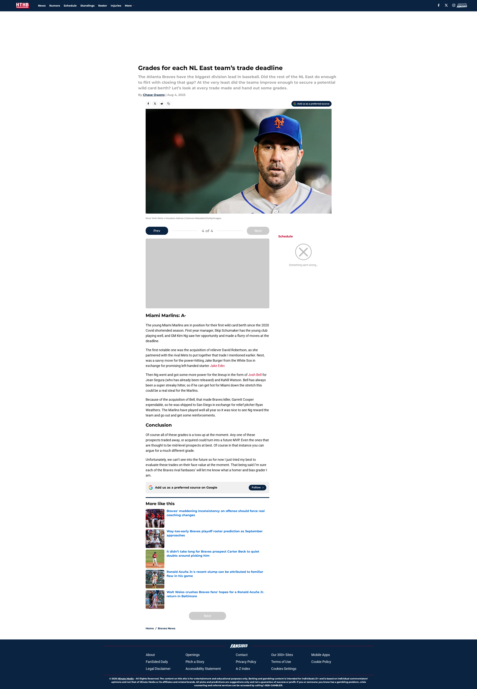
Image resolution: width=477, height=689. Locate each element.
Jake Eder (217, 366)
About (150, 655)
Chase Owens (154, 95)
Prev (157, 231)
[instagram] (453, 5)
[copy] (168, 103)
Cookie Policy (321, 662)
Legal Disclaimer (158, 669)
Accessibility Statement (203, 669)
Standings (87, 5)
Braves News (166, 628)
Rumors (54, 5)
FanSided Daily (157, 662)
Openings (193, 655)
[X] (446, 5)
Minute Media (126, 678)
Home (150, 628)
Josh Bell (255, 375)
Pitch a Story (195, 662)
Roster (102, 5)
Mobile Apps (320, 655)
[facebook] (439, 5)
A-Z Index (243, 669)
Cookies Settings (283, 669)
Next (258, 231)
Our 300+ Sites (282, 655)
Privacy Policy (246, 662)
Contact (242, 655)
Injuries (116, 5)
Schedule (70, 5)
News (42, 5)
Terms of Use (281, 662)
